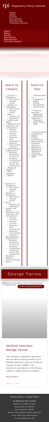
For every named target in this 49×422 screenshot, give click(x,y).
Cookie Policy (32, 397)
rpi (6, 5)
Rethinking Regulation (37, 117)
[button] (24, 27)
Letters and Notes (12, 121)
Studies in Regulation (11, 106)
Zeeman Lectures (13, 131)
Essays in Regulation (11, 96)
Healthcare (36, 147)
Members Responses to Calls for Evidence (14, 155)
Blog (10, 114)
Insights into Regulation (14, 117)
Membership (16, 21)
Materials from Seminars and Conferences (13, 126)
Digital (34, 136)
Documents (16, 19)
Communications (38, 96)
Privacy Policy (16, 397)
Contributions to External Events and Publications (15, 163)
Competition (36, 134)
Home (13, 13)
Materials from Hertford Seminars (15, 145)
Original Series (12, 102)
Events (13, 17)
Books (10, 175)
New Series (14, 99)
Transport (35, 153)
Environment (37, 140)
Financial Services (36, 112)
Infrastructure (37, 108)
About (13, 15)
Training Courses (19, 23)
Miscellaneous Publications (13, 150)
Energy (34, 138)
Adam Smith (37, 155)
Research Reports (11, 169)
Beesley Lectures (13, 134)
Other (35, 124)
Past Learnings (10, 173)
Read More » (12, 377)
